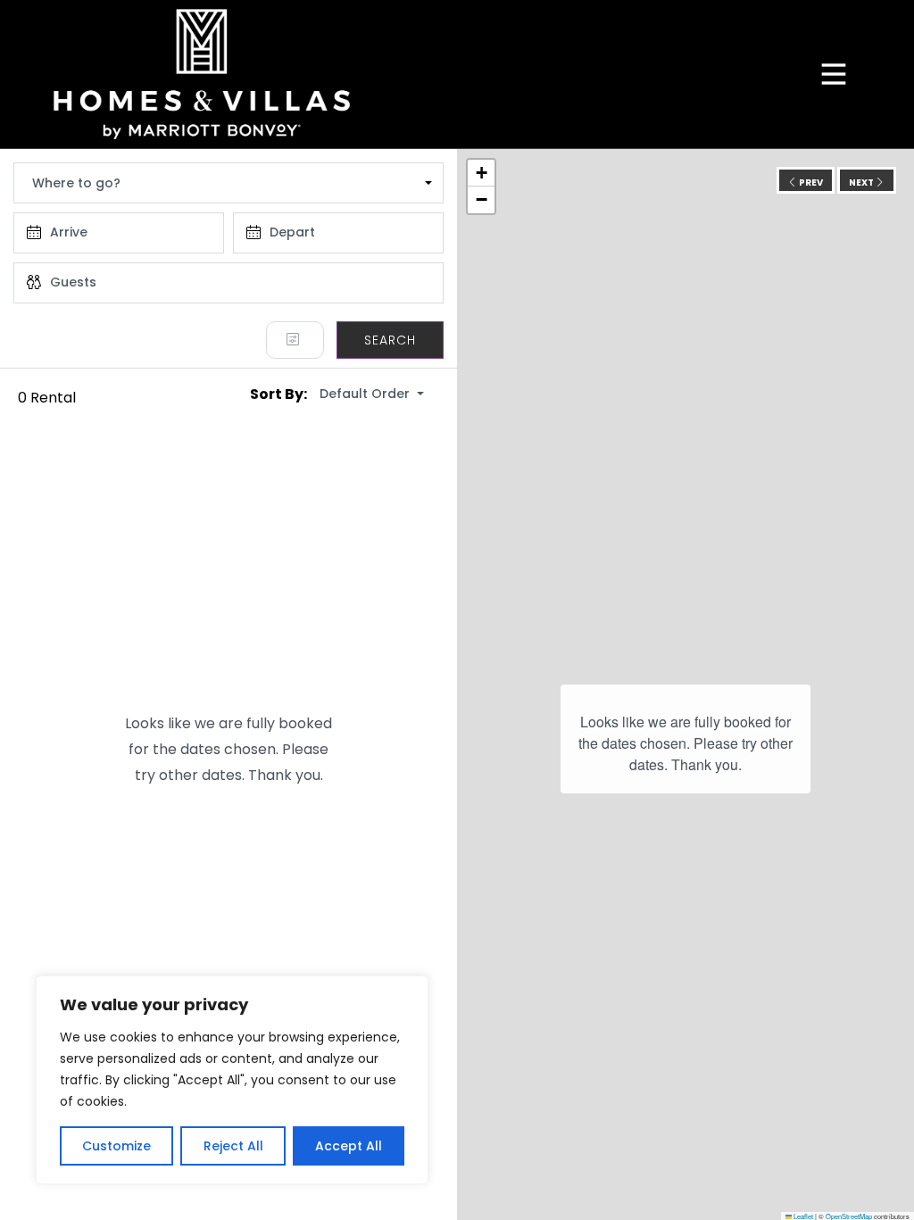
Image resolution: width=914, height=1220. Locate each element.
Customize (116, 1146)
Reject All (233, 1146)
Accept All (348, 1146)
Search (390, 340)
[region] (232, 1079)
